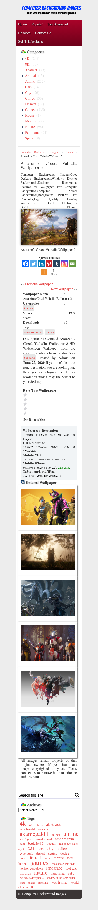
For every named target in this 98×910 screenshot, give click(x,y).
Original (27, 439)
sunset (31, 882)
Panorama (32, 132)
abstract (53, 824)
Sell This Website (30, 41)
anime (71, 833)
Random (24, 32)
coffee (62, 848)
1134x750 (52, 467)
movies (25, 873)
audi (22, 844)
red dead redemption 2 (32, 878)
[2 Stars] (43, 408)
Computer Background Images (39, 152)
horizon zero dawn (31, 868)
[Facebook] (25, 263)
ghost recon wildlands (63, 863)
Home (22, 24)
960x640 (28, 467)
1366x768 (42, 447)
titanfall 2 (43, 882)
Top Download (57, 24)
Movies (30, 120)
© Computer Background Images (42, 893)
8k (30, 824)
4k (23, 823)
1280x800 (29, 434)
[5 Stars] (43, 395)
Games (30, 109)
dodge (64, 853)
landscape (54, 868)
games (50, 332)
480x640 (39, 459)
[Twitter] (33, 263)
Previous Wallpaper (38, 284)
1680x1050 (55, 434)
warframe (59, 882)
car (31, 848)
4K (27, 58)
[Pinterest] (49, 263)
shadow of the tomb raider (61, 878)
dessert (40, 853)
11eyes (39, 825)
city (50, 848)
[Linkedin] (41, 263)
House (29, 115)
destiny (52, 853)
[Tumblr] (56, 263)
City (28, 92)
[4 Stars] (43, 399)
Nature (30, 126)
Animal (30, 75)
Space (29, 138)
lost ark (71, 868)
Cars (28, 86)
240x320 (28, 459)
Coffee (30, 98)
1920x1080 (68, 447)
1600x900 (55, 447)
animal (56, 835)
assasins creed (33, 332)
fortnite (59, 857)
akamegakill (34, 833)
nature (40, 872)
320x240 (50, 459)
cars (41, 848)
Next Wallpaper (62, 289)
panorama (58, 873)
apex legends (26, 839)
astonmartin (64, 838)
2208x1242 (64, 467)
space (22, 882)
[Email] (72, 263)
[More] (44, 272)
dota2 (23, 858)
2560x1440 (29, 451)
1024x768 (29, 475)
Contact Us (43, 32)
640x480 (60, 459)
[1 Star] (43, 413)
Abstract (31, 69)
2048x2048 (55, 475)
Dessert (30, 103)
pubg (71, 873)
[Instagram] (64, 263)
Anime (30, 81)
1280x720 (29, 447)
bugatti (51, 844)
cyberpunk (26, 853)
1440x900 (42, 434)
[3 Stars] (43, 404)
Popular (37, 24)
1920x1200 (68, 434)
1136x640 (40, 467)
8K (27, 64)
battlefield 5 (36, 843)
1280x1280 (41, 475)
